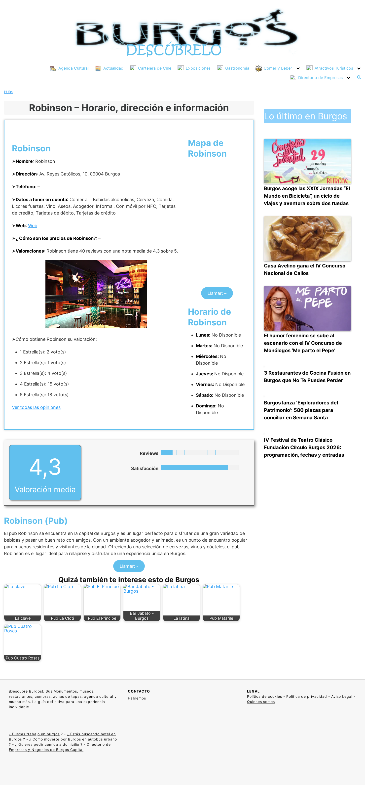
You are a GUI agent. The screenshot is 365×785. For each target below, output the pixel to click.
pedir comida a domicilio (56, 744)
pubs (8, 92)
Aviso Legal (341, 696)
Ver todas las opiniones (36, 407)
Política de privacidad (306, 696)
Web (32, 225)
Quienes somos (261, 701)
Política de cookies (264, 696)
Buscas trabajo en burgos (35, 734)
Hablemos (137, 698)
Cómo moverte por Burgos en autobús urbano (75, 739)
